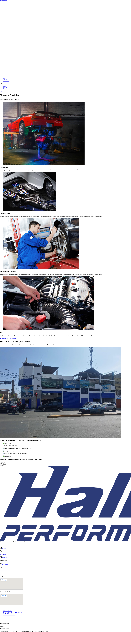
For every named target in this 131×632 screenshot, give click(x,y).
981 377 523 (5, 557)
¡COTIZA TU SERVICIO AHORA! (9, 338)
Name (1, 462)
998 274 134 (3, 554)
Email (1, 463)
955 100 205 (5, 564)
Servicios (5, 79)
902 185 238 (5, 548)
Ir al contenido (3, 0)
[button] (65, 83)
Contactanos (6, 81)
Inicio (4, 78)
